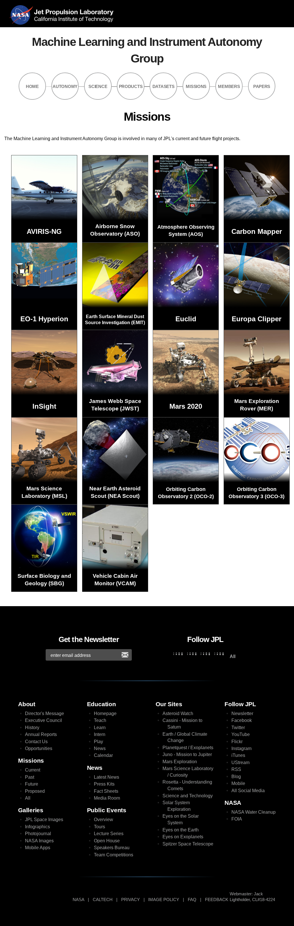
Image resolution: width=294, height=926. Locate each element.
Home (32, 86)
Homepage (105, 713)
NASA (22, 15)
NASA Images (39, 840)
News (100, 748)
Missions (196, 86)
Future (31, 784)
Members (229, 86)
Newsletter (242, 713)
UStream (240, 762)
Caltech (103, 899)
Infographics (37, 826)
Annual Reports (41, 734)
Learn (100, 727)
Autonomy (65, 86)
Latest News (106, 777)
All (27, 798)
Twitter (238, 727)
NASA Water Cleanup (253, 812)
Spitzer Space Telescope (188, 843)
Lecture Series (108, 833)
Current (32, 770)
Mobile (238, 783)
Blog (236, 776)
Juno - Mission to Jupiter (187, 754)
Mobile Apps (37, 847)
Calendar (103, 755)
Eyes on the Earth (181, 829)
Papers (261, 86)
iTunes (238, 755)
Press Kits (104, 784)
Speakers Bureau (111, 847)
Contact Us (36, 741)
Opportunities (38, 748)
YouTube (240, 734)
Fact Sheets (106, 791)
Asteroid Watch (178, 713)
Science (97, 86)
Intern (99, 734)
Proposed (35, 791)
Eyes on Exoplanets (183, 836)
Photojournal (38, 833)
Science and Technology (188, 795)
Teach (100, 720)
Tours (99, 826)
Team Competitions (113, 854)
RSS (236, 769)
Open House (107, 840)
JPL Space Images (44, 819)
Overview (103, 819)
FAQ (192, 899)
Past (29, 777)
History (32, 727)
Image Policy (163, 899)
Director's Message (44, 713)
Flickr (237, 741)
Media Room (107, 798)
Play (98, 741)
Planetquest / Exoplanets (188, 747)
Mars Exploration (180, 761)
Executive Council (43, 720)
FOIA (236, 819)
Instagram (241, 748)
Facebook (241, 720)
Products (131, 86)
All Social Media (248, 790)
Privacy (130, 899)
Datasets (163, 86)
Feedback (216, 899)
